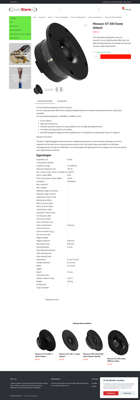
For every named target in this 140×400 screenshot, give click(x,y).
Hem (11, 23)
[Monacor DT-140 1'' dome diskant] (70, 341)
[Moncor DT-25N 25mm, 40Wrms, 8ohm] (118, 343)
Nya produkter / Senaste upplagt (20, 35)
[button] (128, 345)
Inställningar (127, 393)
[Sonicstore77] (24, 10)
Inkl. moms (13, 2)
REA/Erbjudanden (15, 31)
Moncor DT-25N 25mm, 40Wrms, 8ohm (116, 360)
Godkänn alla (111, 393)
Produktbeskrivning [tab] (45, 101)
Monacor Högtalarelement (78, 18)
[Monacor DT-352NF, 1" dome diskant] (46, 341)
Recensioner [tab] (62, 101)
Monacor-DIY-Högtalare (61, 18)
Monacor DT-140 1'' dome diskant (69, 355)
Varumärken (14, 27)
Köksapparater (15, 38)
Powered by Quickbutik (31, 396)
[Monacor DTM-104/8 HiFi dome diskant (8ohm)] (94, 341)
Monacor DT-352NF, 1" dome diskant (44, 355)
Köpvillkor (94, 384)
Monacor (50, 18)
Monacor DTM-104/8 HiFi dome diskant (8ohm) (93, 355)
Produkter (13, 19)
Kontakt (94, 387)
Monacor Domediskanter (95, 18)
